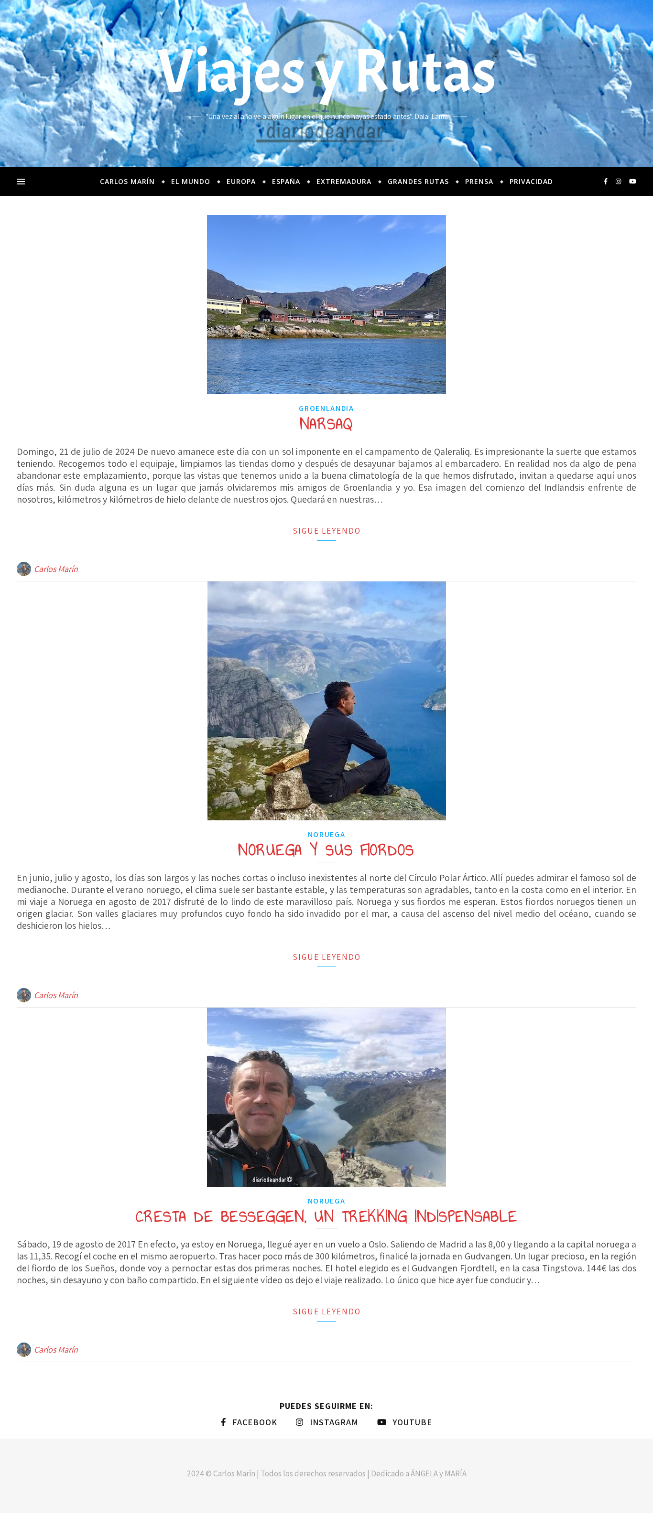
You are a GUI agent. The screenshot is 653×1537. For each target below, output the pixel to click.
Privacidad (531, 181)
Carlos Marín (127, 181)
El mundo (190, 181)
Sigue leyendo (327, 531)
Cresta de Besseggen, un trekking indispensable (327, 1216)
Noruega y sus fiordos (326, 850)
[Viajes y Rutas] (326, 83)
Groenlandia (326, 408)
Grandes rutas (418, 181)
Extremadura (343, 181)
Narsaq (326, 423)
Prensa (479, 181)
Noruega (327, 834)
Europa (241, 181)
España (286, 181)
